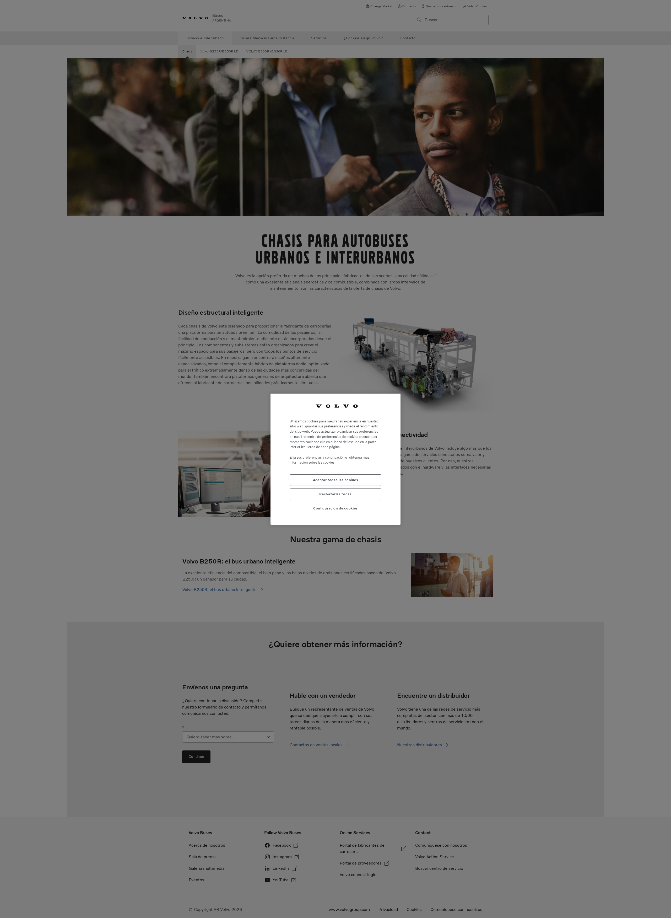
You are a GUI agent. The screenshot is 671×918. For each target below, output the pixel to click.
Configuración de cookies (335, 508)
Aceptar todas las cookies (335, 480)
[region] (335, 459)
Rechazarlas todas (335, 494)
